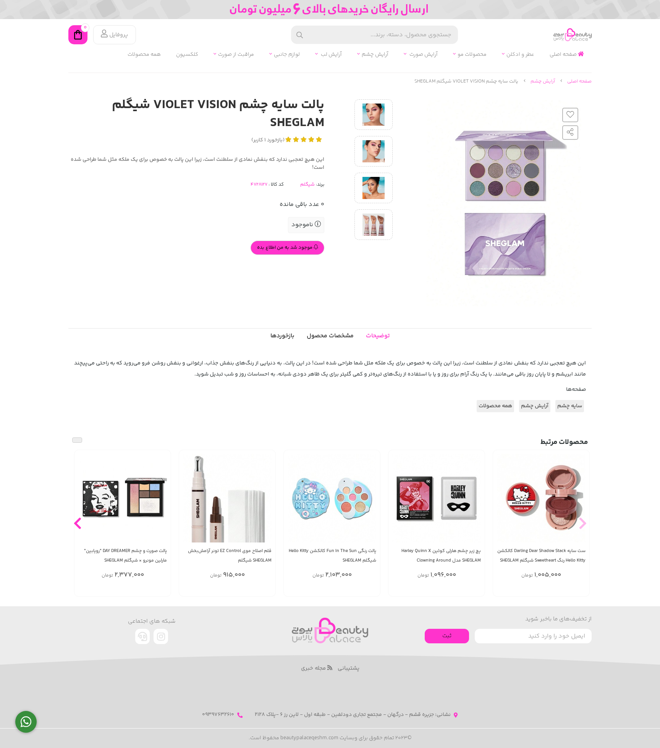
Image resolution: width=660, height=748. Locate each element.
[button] (583, 523)
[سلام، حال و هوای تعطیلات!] (332, 498)
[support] (142, 636)
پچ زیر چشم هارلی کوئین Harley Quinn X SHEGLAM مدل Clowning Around (441, 555)
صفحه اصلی (564, 55)
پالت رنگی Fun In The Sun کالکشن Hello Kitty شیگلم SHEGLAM (332, 555)
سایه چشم (569, 406)
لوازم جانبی (287, 55)
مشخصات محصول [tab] (330, 336)
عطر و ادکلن (520, 55)
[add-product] (579, 502)
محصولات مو (472, 55)
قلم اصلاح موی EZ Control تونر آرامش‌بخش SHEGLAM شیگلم (230, 555)
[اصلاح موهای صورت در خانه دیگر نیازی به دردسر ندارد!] (227, 498)
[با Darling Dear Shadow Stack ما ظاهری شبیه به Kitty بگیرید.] (541, 498)
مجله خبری (314, 668)
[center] (300, 35)
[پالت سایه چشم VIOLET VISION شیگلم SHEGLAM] (330, 630)
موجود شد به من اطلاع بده (285, 247)
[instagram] (161, 636)
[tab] (282, 336)
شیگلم (307, 184)
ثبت (446, 635)
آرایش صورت (423, 55)
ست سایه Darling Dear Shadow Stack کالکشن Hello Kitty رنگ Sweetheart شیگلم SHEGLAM (541, 555)
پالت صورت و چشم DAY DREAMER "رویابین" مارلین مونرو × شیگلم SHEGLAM (125, 555)
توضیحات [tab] (378, 336)
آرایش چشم (375, 55)
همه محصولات (144, 55)
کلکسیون (187, 55)
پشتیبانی (348, 668)
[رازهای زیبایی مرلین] (122, 498)
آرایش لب (331, 55)
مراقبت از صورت (236, 55)
